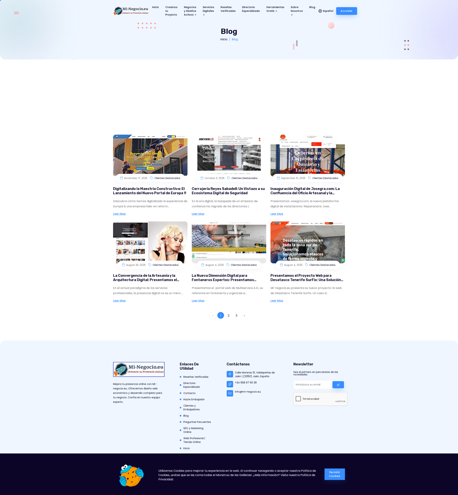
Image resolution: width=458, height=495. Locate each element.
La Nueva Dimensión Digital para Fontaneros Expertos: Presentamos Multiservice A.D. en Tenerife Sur (223, 279)
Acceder (347, 11)
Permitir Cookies (334, 474)
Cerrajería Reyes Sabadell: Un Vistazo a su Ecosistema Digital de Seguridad (228, 191)
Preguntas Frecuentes (197, 422)
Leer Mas (119, 214)
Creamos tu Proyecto (171, 10)
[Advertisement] (229, 86)
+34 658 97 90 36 (246, 382)
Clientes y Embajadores (191, 407)
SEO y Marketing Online (193, 430)
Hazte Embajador (194, 399)
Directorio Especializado (251, 9)
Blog (312, 7)
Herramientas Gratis (275, 9)
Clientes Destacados (167, 178)
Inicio (155, 7)
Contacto (189, 393)
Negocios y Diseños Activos (190, 10)
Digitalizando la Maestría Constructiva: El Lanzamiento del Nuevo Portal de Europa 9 (149, 191)
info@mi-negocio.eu (248, 391)
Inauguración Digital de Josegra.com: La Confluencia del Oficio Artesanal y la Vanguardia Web (305, 193)
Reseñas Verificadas (228, 9)
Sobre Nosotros (297, 9)
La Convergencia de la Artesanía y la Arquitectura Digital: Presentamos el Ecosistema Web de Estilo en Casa (145, 279)
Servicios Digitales (208, 9)
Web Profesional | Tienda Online (194, 440)
